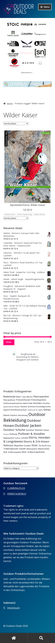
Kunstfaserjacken (18, 409)
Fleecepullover (9, 400)
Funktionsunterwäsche (12, 403)
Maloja (47, 409)
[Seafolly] (26, 53)
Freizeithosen (23, 399)
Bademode (9, 396)
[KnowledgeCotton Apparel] (40, 34)
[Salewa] (26, 43)
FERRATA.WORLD (16, 493)
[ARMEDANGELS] (26, 72)
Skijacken (18, 445)
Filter (8, 342)
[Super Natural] (40, 53)
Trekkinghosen (10, 448)
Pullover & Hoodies (31, 434)
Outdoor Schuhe (14, 429)
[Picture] (40, 43)
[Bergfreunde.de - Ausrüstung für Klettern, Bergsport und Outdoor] (27, 367)
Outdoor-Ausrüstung (19, 415)
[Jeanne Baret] (13, 53)
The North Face (44, 446)
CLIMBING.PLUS (16, 488)
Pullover (14, 434)
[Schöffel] (26, 34)
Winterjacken (31, 449)
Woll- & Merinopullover (33, 452)
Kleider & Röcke (27, 406)
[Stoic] (13, 24)
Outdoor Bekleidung (24, 417)
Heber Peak (27, 403)
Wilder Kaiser (39, 214)
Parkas (46, 430)
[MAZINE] (28, 63)
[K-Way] (40, 63)
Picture (6, 434)
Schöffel (24, 438)
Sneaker (27, 445)
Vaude (22, 448)
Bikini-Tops (21, 397)
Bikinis (30, 396)
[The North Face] (13, 43)
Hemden (37, 403)
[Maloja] (26, 24)
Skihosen (8, 445)
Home (10, 103)
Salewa (18, 438)
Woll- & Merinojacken (12, 452)
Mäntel (6, 415)
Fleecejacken (41, 396)
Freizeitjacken (38, 399)
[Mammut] (14, 63)
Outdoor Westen (34, 430)
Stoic (35, 445)
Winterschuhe (43, 449)
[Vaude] (40, 24)
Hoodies (46, 403)
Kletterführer (10, 214)
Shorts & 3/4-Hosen (36, 441)
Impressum (13, 607)
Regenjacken (8, 438)
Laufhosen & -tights (35, 410)
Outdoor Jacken (28, 425)
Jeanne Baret (8, 407)
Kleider (17, 407)
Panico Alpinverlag (24, 214)
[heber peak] (13, 34)
